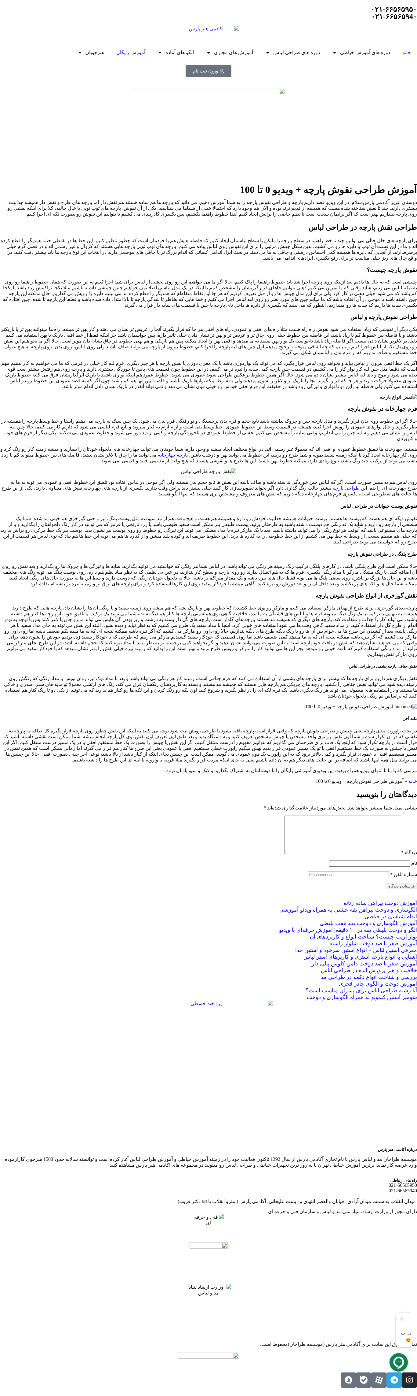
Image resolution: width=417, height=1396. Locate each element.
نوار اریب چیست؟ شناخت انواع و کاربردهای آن (363, 937)
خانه (406, 52)
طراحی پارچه (346, 488)
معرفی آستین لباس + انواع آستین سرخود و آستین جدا (356, 950)
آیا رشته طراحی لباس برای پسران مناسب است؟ (361, 990)
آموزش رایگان (130, 52)
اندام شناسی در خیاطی (390, 916)
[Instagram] (409, 1380)
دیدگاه (409, 852)
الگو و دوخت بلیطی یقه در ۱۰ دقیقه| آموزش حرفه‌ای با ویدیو (348, 930)
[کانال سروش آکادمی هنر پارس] (348, 1380)
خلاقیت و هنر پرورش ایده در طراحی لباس (369, 970)
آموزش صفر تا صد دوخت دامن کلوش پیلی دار (364, 964)
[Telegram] (394, 1380)
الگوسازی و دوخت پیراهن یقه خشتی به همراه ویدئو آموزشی (348, 910)
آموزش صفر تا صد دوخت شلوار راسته (373, 943)
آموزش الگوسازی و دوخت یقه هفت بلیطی (368, 923)
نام (414, 863)
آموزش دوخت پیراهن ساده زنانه (380, 903)
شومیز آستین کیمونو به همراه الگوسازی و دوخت (362, 997)
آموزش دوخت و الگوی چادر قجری (378, 984)
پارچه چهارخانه (173, 454)
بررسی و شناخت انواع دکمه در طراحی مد (369, 977)
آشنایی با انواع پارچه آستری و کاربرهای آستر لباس (360, 957)
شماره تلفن (403, 874)
